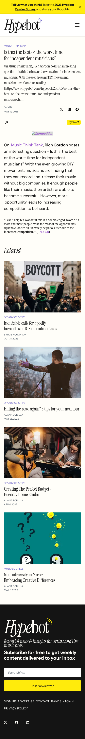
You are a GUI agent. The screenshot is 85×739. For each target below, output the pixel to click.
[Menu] (77, 25)
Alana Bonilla (13, 414)
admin (8, 106)
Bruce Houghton (15, 334)
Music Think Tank (15, 45)
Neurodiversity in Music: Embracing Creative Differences (29, 577)
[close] (80, 7)
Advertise (26, 701)
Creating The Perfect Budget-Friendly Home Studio (27, 492)
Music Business (13, 568)
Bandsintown (62, 701)
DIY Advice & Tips (14, 317)
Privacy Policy (16, 708)
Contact (43, 701)
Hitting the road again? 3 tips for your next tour (41, 409)
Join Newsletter (42, 686)
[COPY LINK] (7, 122)
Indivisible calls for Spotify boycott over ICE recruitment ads (30, 326)
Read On (43, 232)
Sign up (10, 701)
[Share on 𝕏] (61, 109)
